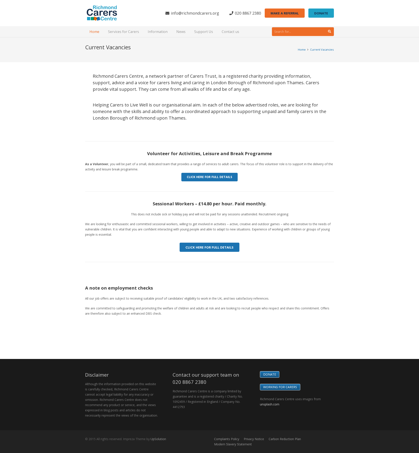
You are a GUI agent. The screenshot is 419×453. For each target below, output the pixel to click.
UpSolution (158, 439)
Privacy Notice (254, 439)
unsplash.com (269, 404)
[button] (101, 31)
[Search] (329, 31)
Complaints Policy (226, 439)
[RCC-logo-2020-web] (101, 13)
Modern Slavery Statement (233, 444)
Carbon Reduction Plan (285, 439)
